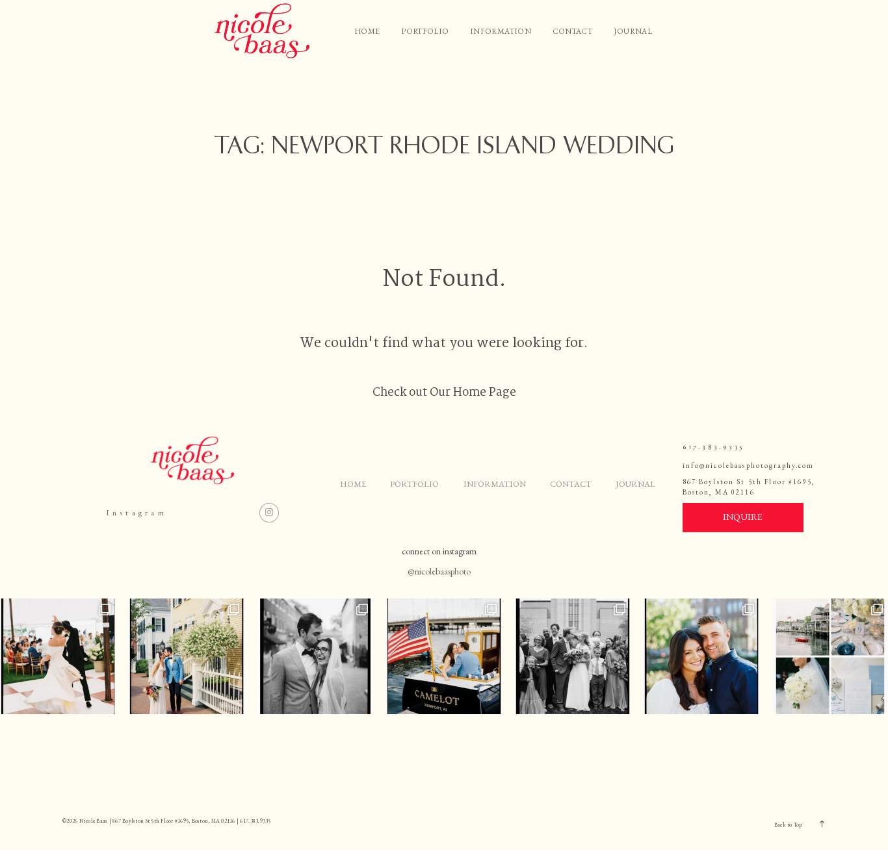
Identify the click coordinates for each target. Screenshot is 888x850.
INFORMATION (500, 31)
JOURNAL (633, 31)
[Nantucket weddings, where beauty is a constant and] (830, 656)
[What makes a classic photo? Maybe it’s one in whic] (573, 656)
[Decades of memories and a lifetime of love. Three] (58, 656)
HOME (367, 31)
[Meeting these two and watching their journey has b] (444, 656)
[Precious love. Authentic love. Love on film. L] (315, 656)
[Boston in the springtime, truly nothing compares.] (701, 656)
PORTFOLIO (425, 31)
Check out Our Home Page (444, 392)
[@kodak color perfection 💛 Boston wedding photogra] (186, 656)
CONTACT (572, 31)
